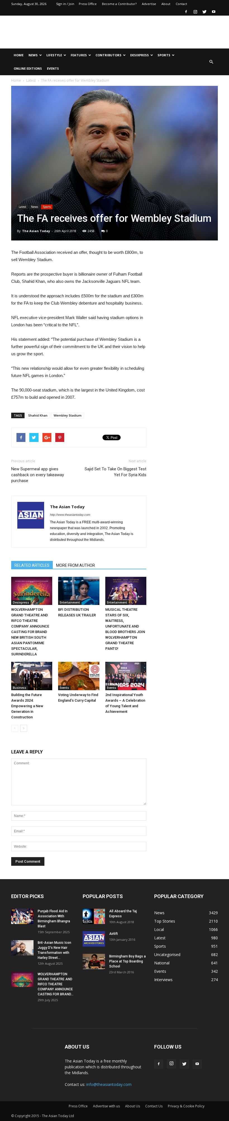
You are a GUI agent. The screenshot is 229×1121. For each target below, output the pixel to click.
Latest (31, 80)
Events (53, 68)
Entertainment (70, 602)
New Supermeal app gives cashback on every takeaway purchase (37, 474)
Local (159, 929)
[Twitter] (204, 12)
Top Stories (164, 921)
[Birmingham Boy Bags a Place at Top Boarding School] (94, 961)
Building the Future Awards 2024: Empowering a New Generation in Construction (27, 706)
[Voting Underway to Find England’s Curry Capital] (78, 676)
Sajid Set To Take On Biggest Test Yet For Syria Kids (115, 471)
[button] (211, 62)
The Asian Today (36, 231)
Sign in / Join (65, 4)
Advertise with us (106, 1106)
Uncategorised (167, 954)
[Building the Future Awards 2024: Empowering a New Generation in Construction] (31, 676)
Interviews (163, 979)
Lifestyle (54, 55)
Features (79, 55)
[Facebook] (186, 12)
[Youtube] (213, 12)
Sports (164, 55)
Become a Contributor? (119, 4)
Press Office (88, 4)
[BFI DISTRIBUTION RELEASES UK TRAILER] (78, 591)
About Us (132, 1106)
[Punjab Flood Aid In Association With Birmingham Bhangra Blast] (22, 916)
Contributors (108, 55)
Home (18, 55)
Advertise (149, 4)
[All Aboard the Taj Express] (94, 916)
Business (19, 688)
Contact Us (154, 1106)
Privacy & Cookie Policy (186, 1106)
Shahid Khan (37, 415)
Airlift (113, 934)
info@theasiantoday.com (109, 1084)
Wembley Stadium (68, 415)
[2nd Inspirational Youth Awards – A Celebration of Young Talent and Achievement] (125, 676)
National (162, 963)
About (165, 4)
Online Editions (28, 68)
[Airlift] (94, 939)
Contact (181, 4)
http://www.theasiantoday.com (70, 514)
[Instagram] (195, 12)
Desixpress (21, 602)
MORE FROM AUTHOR (75, 565)
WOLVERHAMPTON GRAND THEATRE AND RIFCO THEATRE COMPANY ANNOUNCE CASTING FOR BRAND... (55, 984)
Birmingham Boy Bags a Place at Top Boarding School (127, 961)
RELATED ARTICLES (32, 565)
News (33, 55)
